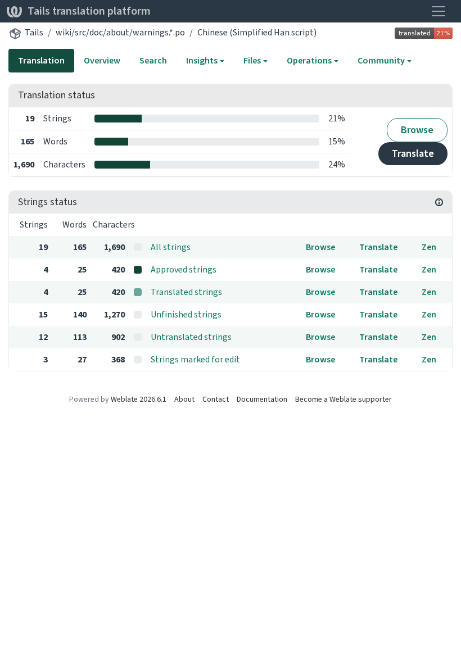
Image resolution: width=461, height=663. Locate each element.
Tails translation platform (89, 11)
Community (381, 60)
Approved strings (183, 269)
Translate (413, 153)
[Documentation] (439, 202)
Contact (215, 399)
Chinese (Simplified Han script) (257, 32)
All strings (171, 247)
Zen (429, 247)
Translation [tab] (41, 60)
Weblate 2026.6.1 (138, 399)
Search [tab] (153, 60)
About (184, 399)
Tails (34, 32)
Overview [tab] (102, 60)
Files (252, 60)
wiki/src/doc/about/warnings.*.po (120, 32)
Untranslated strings (191, 337)
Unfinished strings (186, 314)
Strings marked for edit (195, 359)
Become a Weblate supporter (343, 399)
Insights (202, 60)
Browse (417, 130)
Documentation (262, 399)
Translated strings (186, 292)
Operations (309, 60)
